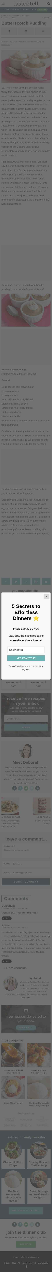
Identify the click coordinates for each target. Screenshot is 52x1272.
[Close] (46, 596)
